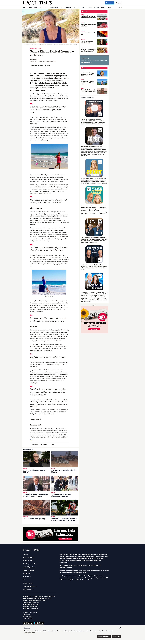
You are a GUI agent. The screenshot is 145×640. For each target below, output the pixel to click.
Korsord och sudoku (28, 557)
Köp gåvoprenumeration (29, 564)
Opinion (41, 7)
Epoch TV (84, 7)
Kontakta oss (26, 573)
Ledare (35, 7)
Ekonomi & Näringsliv (65, 7)
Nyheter (30, 7)
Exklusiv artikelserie (28, 570)
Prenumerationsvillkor (29, 586)
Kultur (74, 7)
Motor (102, 7)
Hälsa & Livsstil (54, 7)
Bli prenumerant (27, 560)
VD (24, 580)
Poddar (90, 7)
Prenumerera (109, 2)
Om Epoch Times (27, 583)
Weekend (96, 7)
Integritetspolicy (27, 589)
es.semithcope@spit (86, 62)
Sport (47, 7)
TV (78, 7)
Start (24, 7)
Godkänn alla (116, 636)
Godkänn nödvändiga (103, 636)
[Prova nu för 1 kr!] (50, 534)
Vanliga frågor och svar (29, 567)
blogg (31, 439)
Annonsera (26, 576)
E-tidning (25, 554)
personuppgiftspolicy (29, 632)
